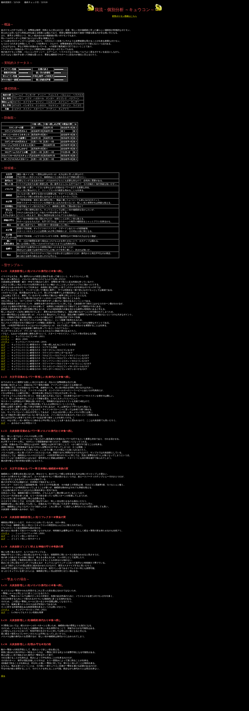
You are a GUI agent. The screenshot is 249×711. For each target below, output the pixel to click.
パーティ (5, 336)
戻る (3, 676)
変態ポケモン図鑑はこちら (124, 16)
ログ (3, 344)
